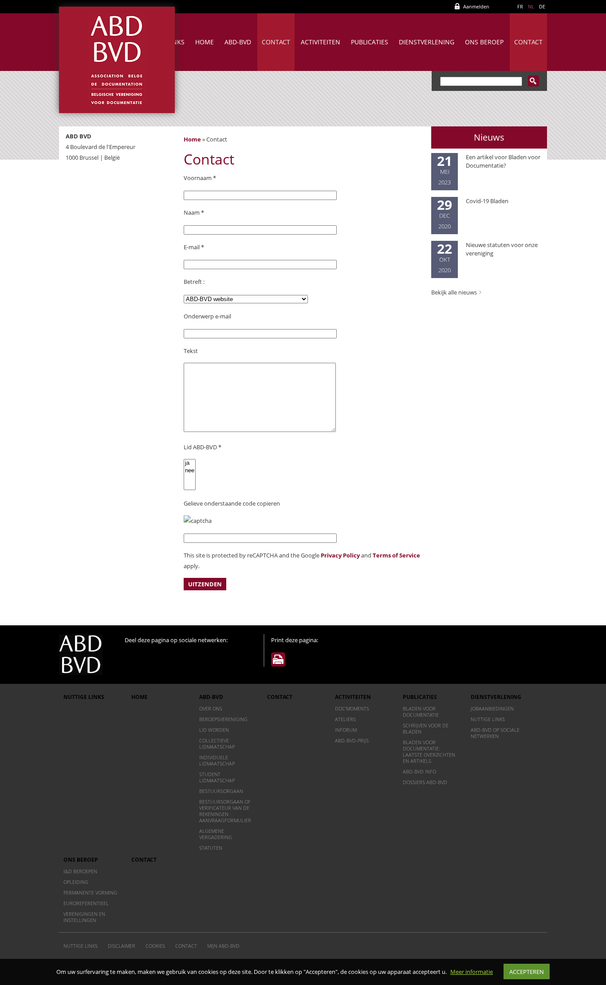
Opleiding (75, 882)
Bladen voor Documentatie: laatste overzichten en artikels (429, 751)
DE (542, 6)
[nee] (189, 471)
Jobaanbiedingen (492, 708)
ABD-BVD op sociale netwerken (495, 732)
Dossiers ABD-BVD (425, 782)
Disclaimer (121, 945)
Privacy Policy (340, 555)
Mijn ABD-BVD (223, 945)
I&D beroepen (80, 871)
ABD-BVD (237, 42)
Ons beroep (484, 42)
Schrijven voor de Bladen (426, 728)
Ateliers (345, 719)
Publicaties (369, 42)
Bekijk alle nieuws (454, 292)
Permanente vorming (90, 892)
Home (204, 42)
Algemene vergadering (215, 834)
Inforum (346, 729)
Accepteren (526, 972)
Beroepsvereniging (223, 719)
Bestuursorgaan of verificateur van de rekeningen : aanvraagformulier (225, 811)
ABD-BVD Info (419, 771)
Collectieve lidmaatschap (217, 743)
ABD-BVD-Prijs (352, 740)
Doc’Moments (352, 708)
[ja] (189, 463)
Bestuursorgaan (221, 791)
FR (520, 6)
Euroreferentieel (86, 903)
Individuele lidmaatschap (217, 760)
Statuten (210, 847)
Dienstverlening (426, 42)
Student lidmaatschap (217, 777)
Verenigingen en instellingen (84, 916)
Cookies (155, 945)
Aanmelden (476, 6)
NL (531, 6)
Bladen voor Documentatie (421, 711)
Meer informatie (471, 972)
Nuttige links (83, 697)
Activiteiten (320, 42)
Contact (276, 42)
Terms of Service (396, 555)
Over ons (210, 708)
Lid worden (214, 729)
